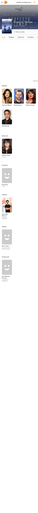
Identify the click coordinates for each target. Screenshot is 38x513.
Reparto (11, 37)
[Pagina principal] (6, 3)
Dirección (21, 37)
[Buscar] (34, 2)
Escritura (31, 37)
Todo (3, 37)
